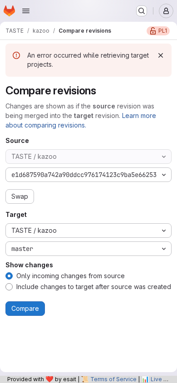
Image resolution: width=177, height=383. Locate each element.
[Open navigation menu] (26, 11)
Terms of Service (113, 379)
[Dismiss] (160, 55)
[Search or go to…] (141, 10)
